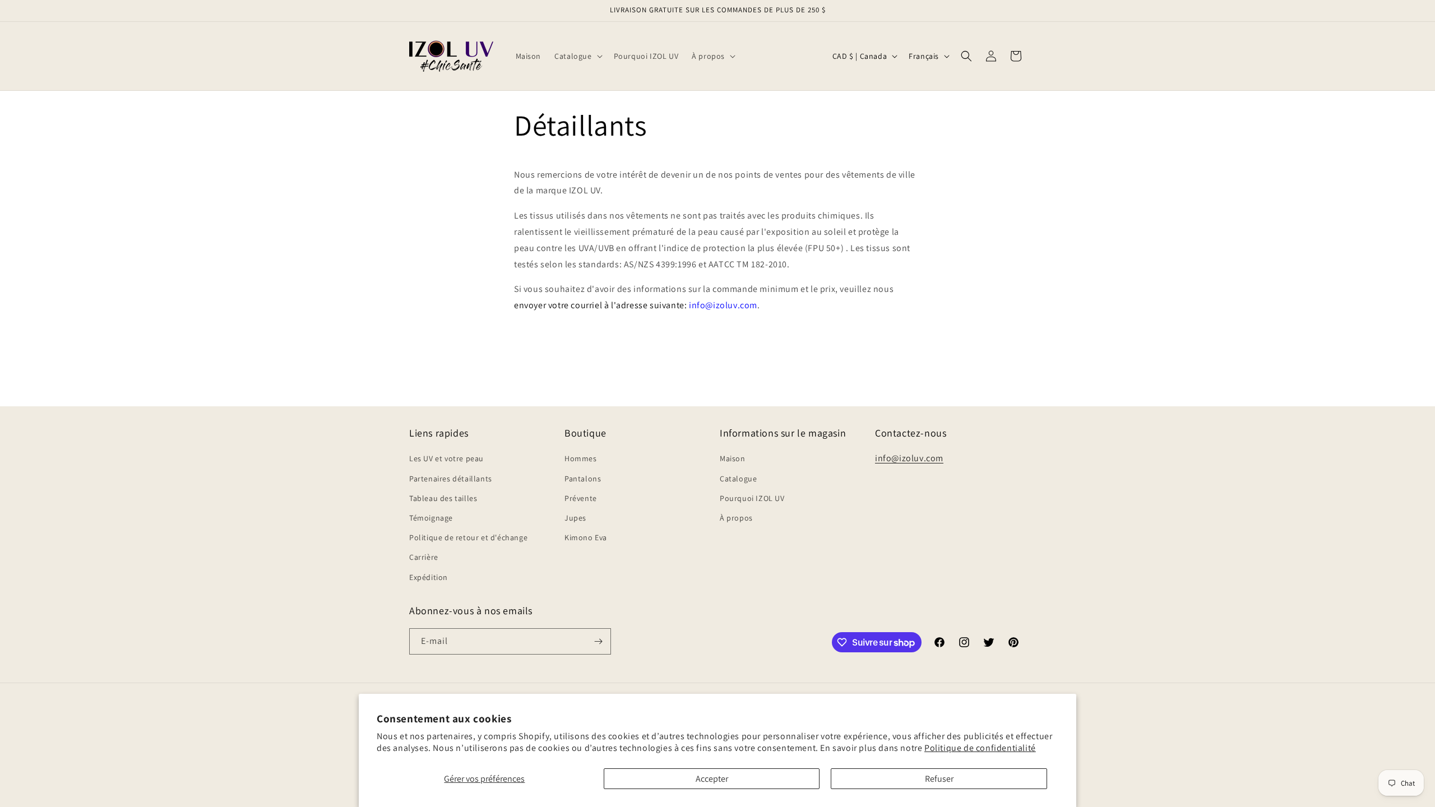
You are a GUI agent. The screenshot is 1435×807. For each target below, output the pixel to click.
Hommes (580, 458)
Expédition (428, 577)
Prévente (580, 498)
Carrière (423, 557)
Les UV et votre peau (446, 458)
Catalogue (738, 479)
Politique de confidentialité (980, 748)
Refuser (939, 779)
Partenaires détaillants (450, 479)
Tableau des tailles (443, 498)
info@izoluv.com (909, 458)
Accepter (712, 779)
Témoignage (431, 518)
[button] (577, 56)
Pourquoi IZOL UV (752, 498)
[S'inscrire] (598, 641)
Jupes (575, 518)
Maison (733, 458)
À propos (736, 518)
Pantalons (582, 479)
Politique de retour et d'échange (468, 537)
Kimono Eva (585, 537)
